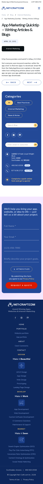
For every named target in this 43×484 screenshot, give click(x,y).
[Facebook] (7, 135)
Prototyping (21, 384)
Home (21, 324)
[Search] (35, 125)
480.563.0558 (17, 165)
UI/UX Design (21, 372)
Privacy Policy (28, 279)
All (9, 102)
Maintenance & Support (21, 425)
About (21, 341)
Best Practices (23, 102)
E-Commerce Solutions (21, 421)
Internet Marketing (16, 109)
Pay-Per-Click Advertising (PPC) (21, 450)
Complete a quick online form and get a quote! (21, 180)
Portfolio (21, 329)
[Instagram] (13, 135)
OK (35, 144)
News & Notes (14, 115)
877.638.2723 (17, 170)
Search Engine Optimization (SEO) (21, 446)
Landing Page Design (21, 387)
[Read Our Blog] (20, 135)
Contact (21, 350)
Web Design (21, 380)
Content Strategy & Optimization (21, 458)
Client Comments (21, 346)
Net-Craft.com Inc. (24, 475)
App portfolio (21, 337)
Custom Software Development (21, 417)
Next (29, 82)
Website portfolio (22, 333)
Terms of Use (14, 479)
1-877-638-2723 (36, 2)
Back (13, 82)
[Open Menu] (39, 8)
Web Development (21, 413)
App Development (21, 409)
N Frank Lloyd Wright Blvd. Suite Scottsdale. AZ (22, 157)
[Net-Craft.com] (13, 8)
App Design (21, 376)
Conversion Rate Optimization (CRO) (21, 454)
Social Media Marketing (21, 462)
